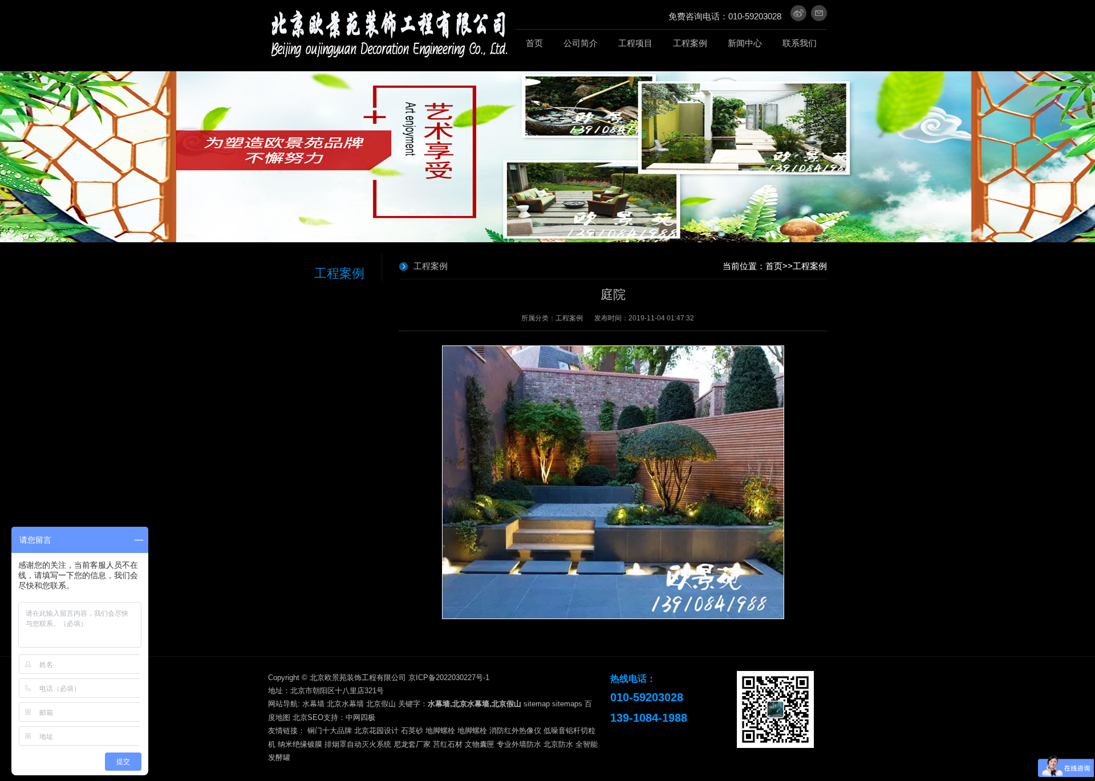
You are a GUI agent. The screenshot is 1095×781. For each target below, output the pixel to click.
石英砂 (412, 730)
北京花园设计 (376, 730)
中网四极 (360, 717)
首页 (773, 266)
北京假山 (381, 703)
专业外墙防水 (519, 744)
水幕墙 (313, 703)
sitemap (537, 703)
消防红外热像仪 (515, 730)
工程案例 (810, 266)
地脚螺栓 (440, 730)
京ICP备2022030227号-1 (448, 677)
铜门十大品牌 (329, 730)
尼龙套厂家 (412, 744)
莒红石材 (448, 744)
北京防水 (558, 744)
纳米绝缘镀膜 (300, 744)
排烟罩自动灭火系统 (358, 744)
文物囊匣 (479, 744)
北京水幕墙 (345, 703)
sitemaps (567, 703)
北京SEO (308, 717)
